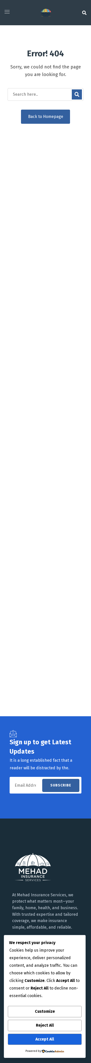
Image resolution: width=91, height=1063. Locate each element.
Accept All (44, 1039)
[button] (84, 12)
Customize (45, 1011)
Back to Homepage (45, 116)
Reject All (45, 1025)
